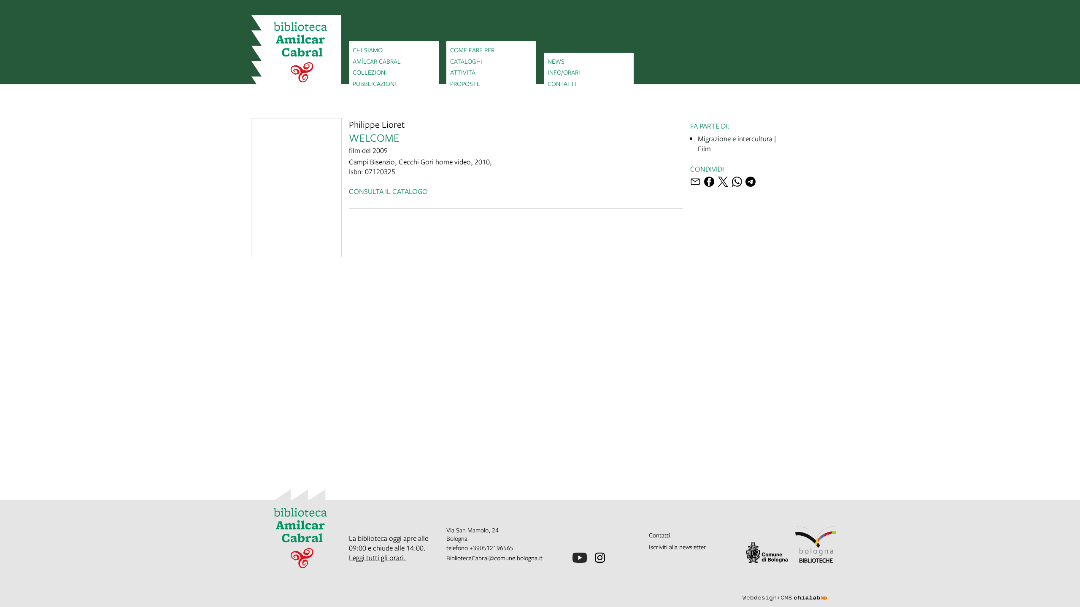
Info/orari (564, 72)
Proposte (465, 83)
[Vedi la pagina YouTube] (579, 558)
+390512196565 (491, 547)
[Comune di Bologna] (767, 552)
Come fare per (472, 50)
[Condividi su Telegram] (750, 182)
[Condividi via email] (695, 182)
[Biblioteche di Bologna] (816, 544)
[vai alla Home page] (296, 53)
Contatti (562, 83)
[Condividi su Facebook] (709, 182)
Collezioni (370, 72)
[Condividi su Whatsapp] (737, 182)
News (556, 61)
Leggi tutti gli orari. (377, 557)
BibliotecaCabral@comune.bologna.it (494, 557)
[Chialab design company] (785, 590)
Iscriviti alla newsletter (677, 547)
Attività (462, 72)
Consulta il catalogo (388, 191)
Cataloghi (466, 61)
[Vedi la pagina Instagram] (600, 558)
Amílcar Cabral (377, 61)
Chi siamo (368, 50)
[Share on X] (723, 182)
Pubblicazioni (374, 83)
